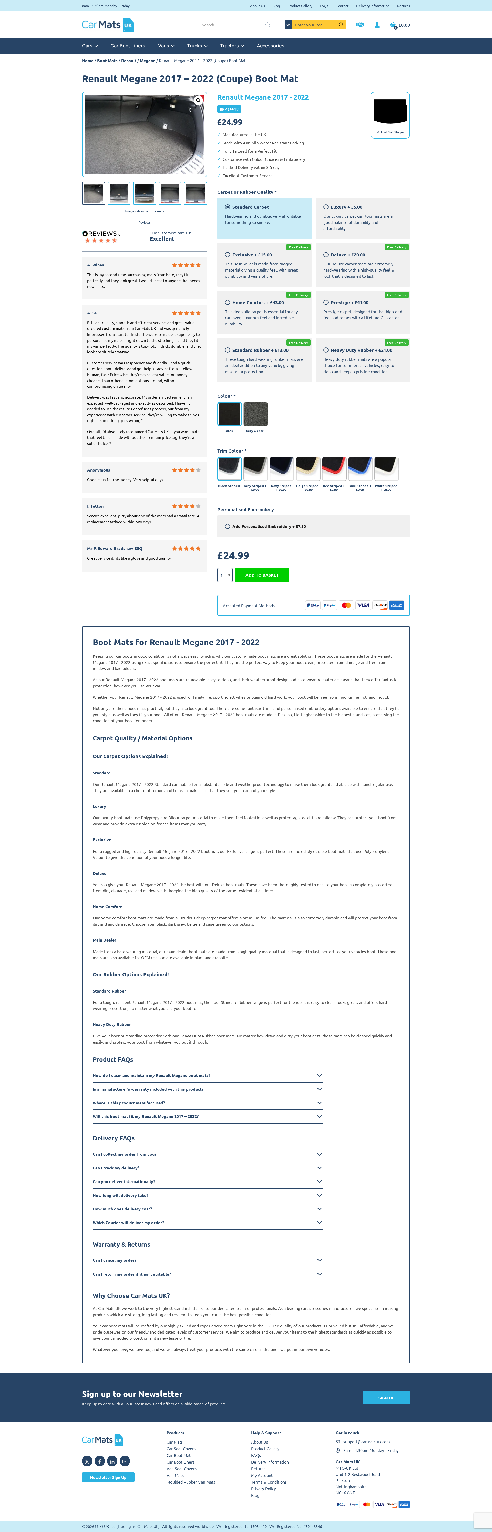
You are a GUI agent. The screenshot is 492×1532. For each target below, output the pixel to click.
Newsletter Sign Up (108, 1477)
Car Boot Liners (127, 45)
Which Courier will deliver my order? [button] (128, 1222)
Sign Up (386, 1397)
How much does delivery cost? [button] (122, 1208)
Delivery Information (373, 5)
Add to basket (262, 575)
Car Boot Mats (179, 1455)
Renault (128, 60)
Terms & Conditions (269, 1481)
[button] (198, 100)
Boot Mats (107, 60)
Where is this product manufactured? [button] (129, 1102)
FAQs (324, 5)
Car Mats (175, 1441)
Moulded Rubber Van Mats (191, 1481)
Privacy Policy (263, 1488)
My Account (262, 1475)
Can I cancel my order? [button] (114, 1260)
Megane (147, 60)
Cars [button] (87, 45)
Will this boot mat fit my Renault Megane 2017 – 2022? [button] (146, 1116)
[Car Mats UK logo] (119, 1440)
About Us (257, 5)
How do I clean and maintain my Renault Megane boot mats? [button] (151, 1075)
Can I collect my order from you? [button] (124, 1154)
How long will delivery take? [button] (120, 1195)
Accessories (270, 45)
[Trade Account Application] (360, 25)
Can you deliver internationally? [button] (124, 1181)
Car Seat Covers (181, 1448)
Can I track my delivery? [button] (116, 1167)
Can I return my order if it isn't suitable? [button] (132, 1274)
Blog (276, 5)
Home (88, 60)
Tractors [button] (229, 45)
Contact (342, 5)
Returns (403, 5)
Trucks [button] (194, 45)
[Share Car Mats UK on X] (87, 1461)
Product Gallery (299, 5)
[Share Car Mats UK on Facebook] (100, 1461)
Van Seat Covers (182, 1468)
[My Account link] (377, 25)
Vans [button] (163, 45)
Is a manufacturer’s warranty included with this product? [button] (148, 1089)
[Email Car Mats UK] (125, 1461)
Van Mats (175, 1475)
